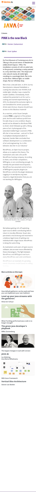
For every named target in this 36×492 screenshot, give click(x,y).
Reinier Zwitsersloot (15, 44)
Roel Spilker (12, 51)
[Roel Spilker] (4, 51)
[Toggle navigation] (8, 3)
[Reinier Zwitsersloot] (4, 44)
